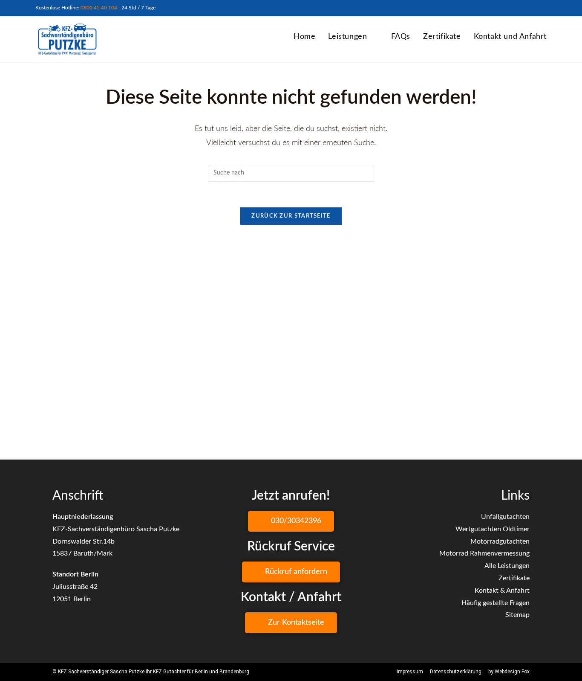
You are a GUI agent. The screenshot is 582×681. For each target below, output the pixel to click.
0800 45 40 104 (99, 7)
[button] (291, 521)
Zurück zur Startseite (290, 216)
